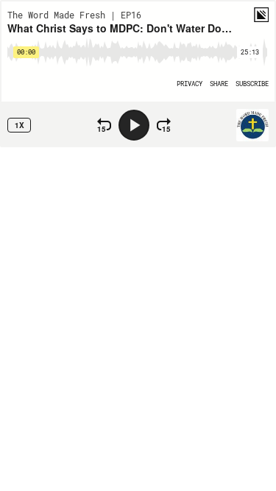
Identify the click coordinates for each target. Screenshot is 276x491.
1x (19, 125)
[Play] (133, 125)
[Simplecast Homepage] (261, 14)
